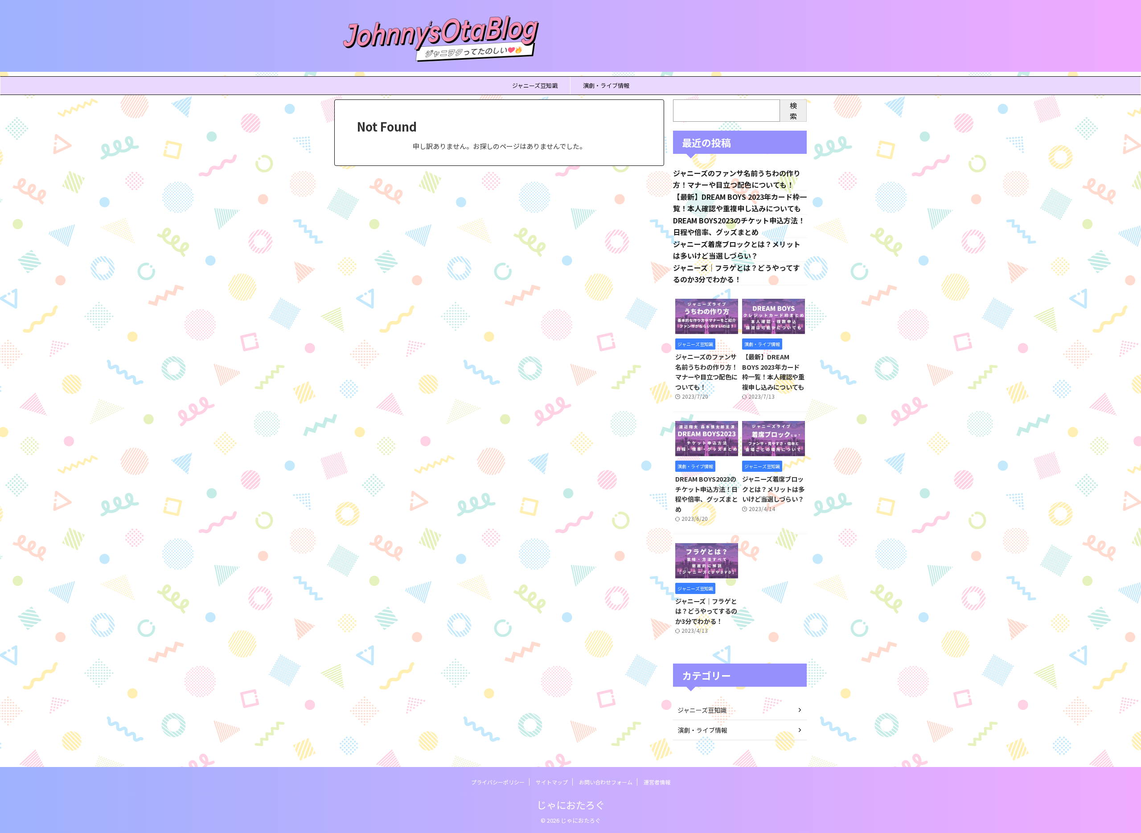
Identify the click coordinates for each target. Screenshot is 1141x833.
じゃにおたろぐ (571, 804)
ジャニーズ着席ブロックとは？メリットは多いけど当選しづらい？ (773, 488)
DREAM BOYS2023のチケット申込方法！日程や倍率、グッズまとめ (706, 494)
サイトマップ (552, 782)
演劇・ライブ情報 (606, 85)
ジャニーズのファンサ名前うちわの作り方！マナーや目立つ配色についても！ (706, 372)
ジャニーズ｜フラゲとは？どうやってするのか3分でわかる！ (706, 611)
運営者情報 (657, 782)
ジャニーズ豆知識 (535, 85)
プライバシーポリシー (498, 782)
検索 (793, 110)
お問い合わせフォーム (605, 782)
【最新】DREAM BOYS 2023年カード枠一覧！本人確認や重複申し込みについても (773, 372)
